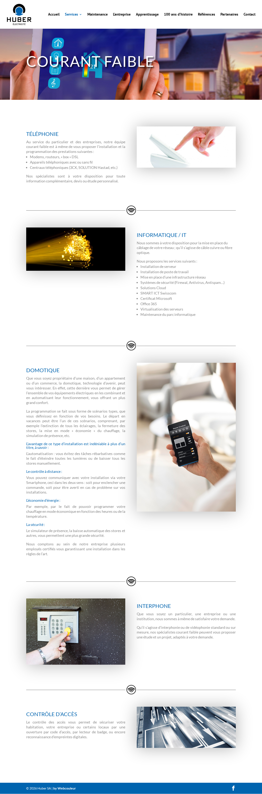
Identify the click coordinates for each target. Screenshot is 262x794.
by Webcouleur (64, 788)
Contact (249, 15)
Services (71, 15)
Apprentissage (147, 15)
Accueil (54, 15)
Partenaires (229, 15)
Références (206, 15)
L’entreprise (122, 15)
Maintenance (97, 15)
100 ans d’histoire (178, 15)
